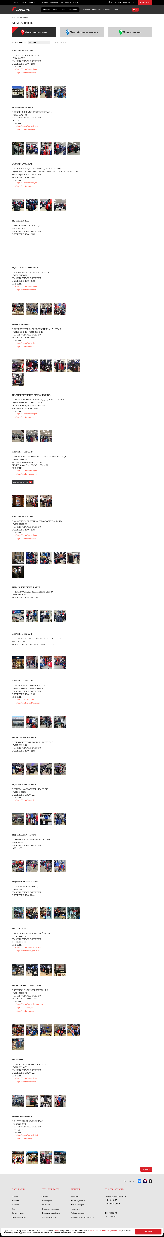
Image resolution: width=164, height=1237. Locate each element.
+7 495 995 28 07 (129, 2)
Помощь (75, 1189)
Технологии (75, 1209)
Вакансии (15, 1201)
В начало (146, 1169)
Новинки (15, 2)
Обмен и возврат (77, 1205)
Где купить (32, 2)
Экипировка (46, 9)
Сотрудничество (51, 1189)
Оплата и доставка (78, 1201)
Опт (61, 2)
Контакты (15, 1205)
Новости (15, 1196)
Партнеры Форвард (19, 1217)
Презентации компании (50, 1209)
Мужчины (96, 10)
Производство (47, 1201)
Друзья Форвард (18, 1213)
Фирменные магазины (36, 32)
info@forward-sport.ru (112, 1203)
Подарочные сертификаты (51, 1213)
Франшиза (54, 2)
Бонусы (68, 2)
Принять (148, 1232)
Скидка (23, 2)
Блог (13, 1209)
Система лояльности (49, 1217)
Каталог (86, 10)
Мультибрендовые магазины (83, 32)
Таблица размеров (78, 1213)
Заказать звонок (145, 2)
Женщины (107, 10)
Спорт (55, 9)
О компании (43, 2)
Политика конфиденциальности (82, 1217)
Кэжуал (63, 9)
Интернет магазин (132, 32)
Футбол (76, 2)
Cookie (56, 1231)
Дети (116, 10)
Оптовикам (46, 1205)
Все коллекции (73, 9)
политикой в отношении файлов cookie (105, 1231)
